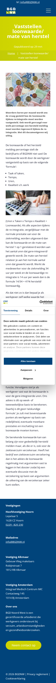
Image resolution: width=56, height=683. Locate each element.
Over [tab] (46, 310)
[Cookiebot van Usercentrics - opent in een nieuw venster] (40, 302)
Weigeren (28, 378)
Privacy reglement (37, 674)
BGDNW (19, 674)
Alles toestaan (28, 361)
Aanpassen (26, 370)
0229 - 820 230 (14, 524)
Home (11, 53)
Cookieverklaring (15, 678)
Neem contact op (23, 645)
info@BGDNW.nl (30, 2)
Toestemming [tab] (10, 310)
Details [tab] (28, 310)
